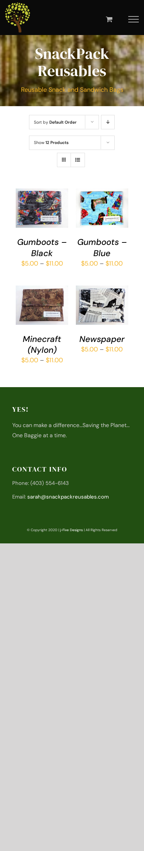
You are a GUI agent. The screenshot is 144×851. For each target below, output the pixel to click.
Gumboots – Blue (102, 247)
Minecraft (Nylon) (42, 344)
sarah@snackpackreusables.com (68, 496)
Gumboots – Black (42, 247)
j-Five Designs (71, 530)
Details (31, 217)
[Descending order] (108, 122)
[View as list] (78, 160)
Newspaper (101, 339)
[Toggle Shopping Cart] (109, 19)
